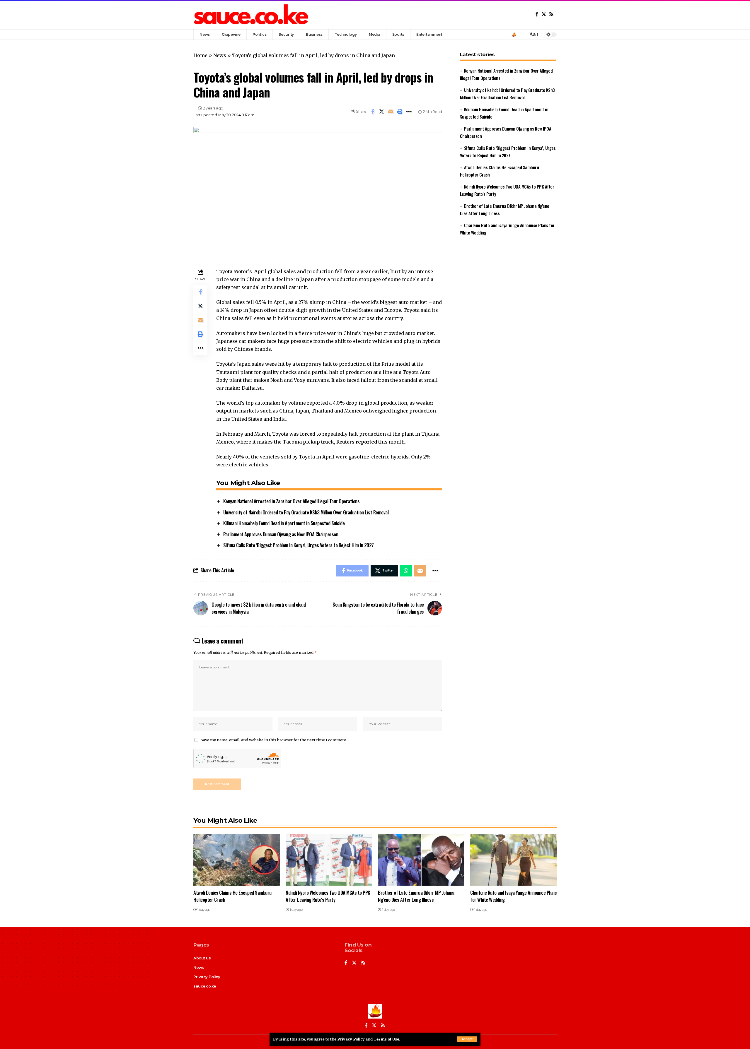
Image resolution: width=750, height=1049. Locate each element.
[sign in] (514, 34)
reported (366, 442)
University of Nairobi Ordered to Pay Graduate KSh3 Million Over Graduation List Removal (306, 512)
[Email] (391, 111)
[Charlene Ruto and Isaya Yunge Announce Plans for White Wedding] (513, 860)
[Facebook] (537, 14)
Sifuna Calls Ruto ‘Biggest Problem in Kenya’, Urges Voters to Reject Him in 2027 (298, 545)
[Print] (400, 111)
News (219, 55)
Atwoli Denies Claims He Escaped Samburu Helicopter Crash (232, 896)
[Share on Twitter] (382, 111)
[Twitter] (544, 14)
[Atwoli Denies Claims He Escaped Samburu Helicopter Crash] (236, 860)
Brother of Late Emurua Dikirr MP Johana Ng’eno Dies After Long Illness (416, 896)
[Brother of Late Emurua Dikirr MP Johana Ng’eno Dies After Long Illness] (421, 860)
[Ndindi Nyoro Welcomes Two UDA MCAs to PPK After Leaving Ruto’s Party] (329, 860)
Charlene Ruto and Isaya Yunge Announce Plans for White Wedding (513, 896)
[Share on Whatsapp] (406, 570)
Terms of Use (386, 1039)
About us (202, 958)
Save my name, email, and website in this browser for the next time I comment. (274, 739)
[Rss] (551, 14)
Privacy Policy (351, 1039)
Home (200, 55)
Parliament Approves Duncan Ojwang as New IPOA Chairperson (280, 534)
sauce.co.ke (204, 986)
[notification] (522, 34)
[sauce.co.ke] (251, 14)
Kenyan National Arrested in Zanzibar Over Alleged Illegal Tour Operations (291, 501)
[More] (409, 111)
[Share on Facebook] (373, 111)
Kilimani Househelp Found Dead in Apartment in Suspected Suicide (284, 523)
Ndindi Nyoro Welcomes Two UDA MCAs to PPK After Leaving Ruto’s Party (328, 896)
